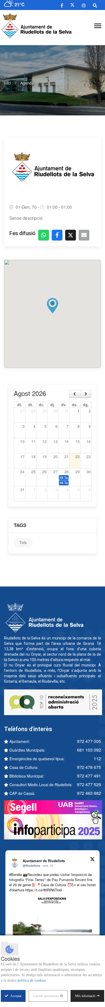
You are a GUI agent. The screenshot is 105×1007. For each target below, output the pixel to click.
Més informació (85, 996)
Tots (23, 542)
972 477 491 (89, 776)
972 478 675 (89, 767)
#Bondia (15, 874)
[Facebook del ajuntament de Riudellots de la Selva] (62, 5)
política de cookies (32, 980)
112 (97, 758)
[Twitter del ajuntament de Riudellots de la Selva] (72, 5)
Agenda (27, 83)
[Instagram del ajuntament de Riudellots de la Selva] (83, 5)
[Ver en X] (92, 860)
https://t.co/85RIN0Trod (43, 889)
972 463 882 (89, 793)
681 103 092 (89, 750)
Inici (7, 83)
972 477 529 (89, 784)
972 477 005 (89, 741)
